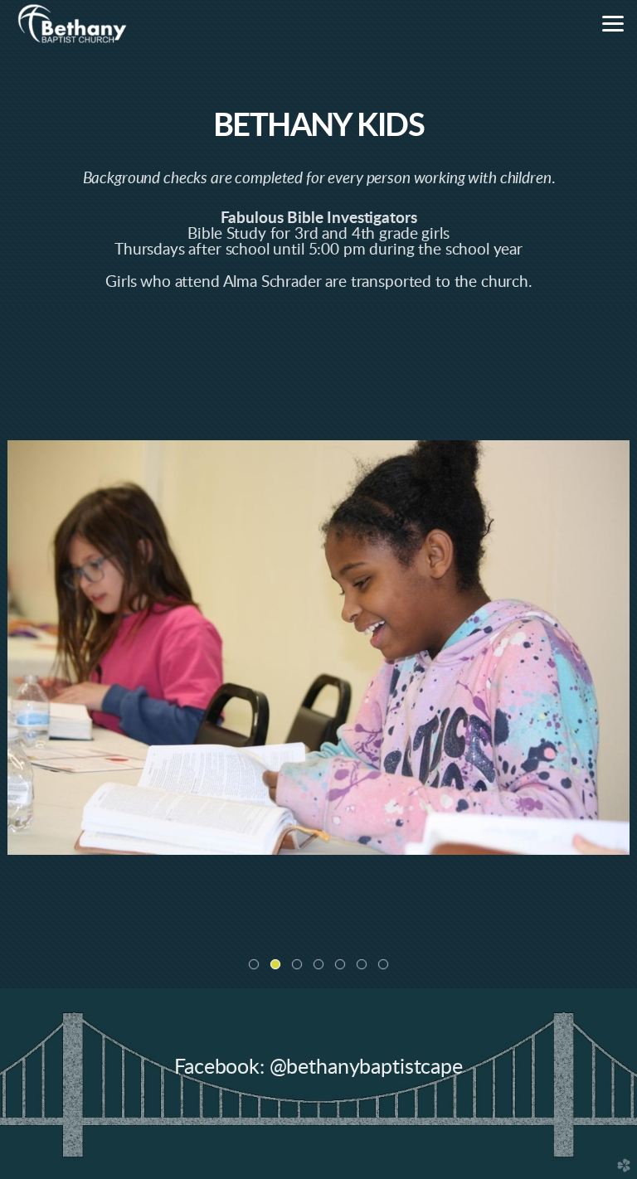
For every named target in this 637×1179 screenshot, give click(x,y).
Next (618, 647)
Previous (19, 647)
